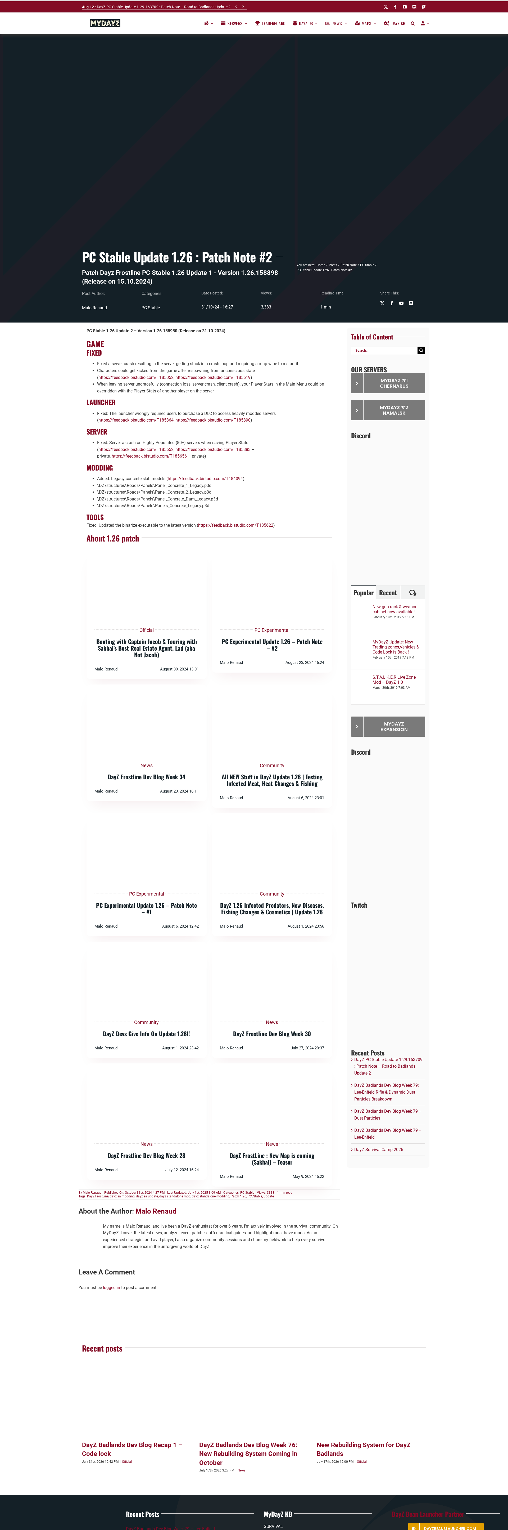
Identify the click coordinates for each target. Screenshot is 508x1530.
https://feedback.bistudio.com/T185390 (213, 420)
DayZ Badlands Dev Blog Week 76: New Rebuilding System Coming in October (248, 1453)
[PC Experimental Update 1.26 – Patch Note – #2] (272, 552)
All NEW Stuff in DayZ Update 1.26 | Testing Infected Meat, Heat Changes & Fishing (272, 780)
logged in (111, 1287)
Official (146, 630)
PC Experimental (272, 630)
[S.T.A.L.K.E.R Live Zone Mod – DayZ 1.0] (362, 678)
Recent (388, 592)
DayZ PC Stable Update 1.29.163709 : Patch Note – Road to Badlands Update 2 (156, 7)
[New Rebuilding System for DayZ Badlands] (371, 1402)
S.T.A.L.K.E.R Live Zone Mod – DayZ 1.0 (394, 680)
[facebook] (395, 7)
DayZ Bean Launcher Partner (428, 1514)
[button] (413, 23)
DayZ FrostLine (97, 1196)
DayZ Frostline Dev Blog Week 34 (146, 776)
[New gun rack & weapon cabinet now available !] (362, 607)
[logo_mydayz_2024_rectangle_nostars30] (105, 21)
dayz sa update (147, 1196)
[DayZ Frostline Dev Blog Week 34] (147, 687)
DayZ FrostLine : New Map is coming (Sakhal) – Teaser (272, 1158)
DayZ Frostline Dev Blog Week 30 (272, 1033)
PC (250, 1196)
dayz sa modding (122, 1196)
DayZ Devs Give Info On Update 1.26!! (146, 1033)
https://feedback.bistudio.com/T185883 (213, 449)
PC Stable (151, 307)
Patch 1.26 (238, 1196)
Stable (257, 1196)
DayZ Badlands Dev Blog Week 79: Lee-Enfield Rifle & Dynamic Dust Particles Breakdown (386, 1092)
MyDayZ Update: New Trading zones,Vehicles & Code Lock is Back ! (396, 647)
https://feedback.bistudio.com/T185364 (136, 420)
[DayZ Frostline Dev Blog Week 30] (272, 944)
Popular (363, 592)
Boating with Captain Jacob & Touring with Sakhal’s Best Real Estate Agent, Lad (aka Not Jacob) (146, 648)
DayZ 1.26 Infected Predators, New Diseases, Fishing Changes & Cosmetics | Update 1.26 (272, 908)
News (146, 765)
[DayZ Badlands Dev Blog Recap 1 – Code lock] (136, 1402)
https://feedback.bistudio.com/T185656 (149, 456)
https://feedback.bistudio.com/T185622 (235, 525)
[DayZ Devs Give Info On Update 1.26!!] (147, 944)
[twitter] (386, 7)
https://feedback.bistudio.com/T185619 (213, 377)
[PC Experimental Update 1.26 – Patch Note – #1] (147, 816)
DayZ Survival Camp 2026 (378, 1149)
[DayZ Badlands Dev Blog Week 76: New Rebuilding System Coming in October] (254, 1402)
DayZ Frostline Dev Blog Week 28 (146, 1155)
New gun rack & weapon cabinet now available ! (395, 609)
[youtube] (405, 7)
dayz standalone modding (210, 1196)
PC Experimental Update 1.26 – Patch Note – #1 (146, 908)
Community (272, 765)
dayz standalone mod (174, 1196)
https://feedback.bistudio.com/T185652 (136, 449)
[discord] (414, 7)
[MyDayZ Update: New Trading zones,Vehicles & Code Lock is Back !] (362, 642)
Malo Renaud (92, 1193)
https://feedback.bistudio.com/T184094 (205, 478)
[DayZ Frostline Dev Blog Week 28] (147, 1066)
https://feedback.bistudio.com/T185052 (136, 377)
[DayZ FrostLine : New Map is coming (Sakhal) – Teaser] (272, 1066)
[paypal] (424, 7)
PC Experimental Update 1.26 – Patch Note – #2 (272, 644)
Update (269, 1196)
